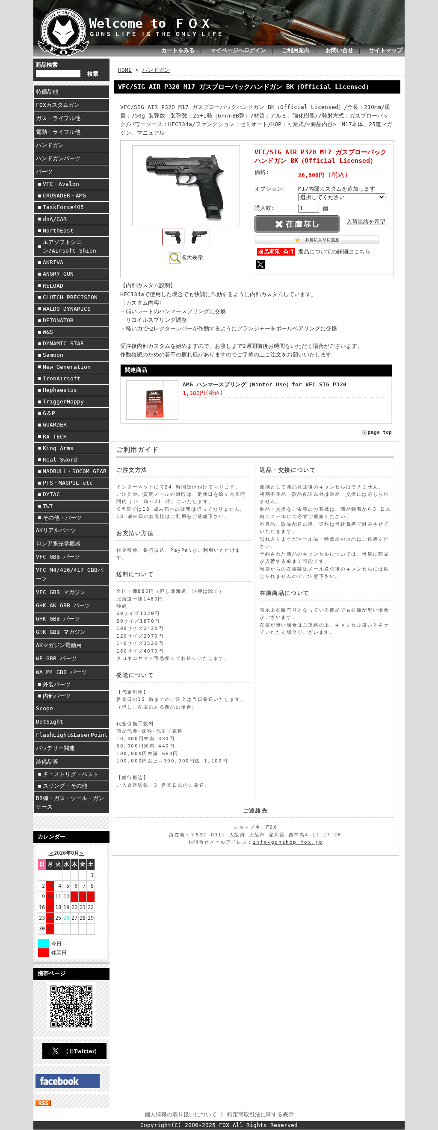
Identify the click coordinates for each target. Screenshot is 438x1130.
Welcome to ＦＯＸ (150, 23)
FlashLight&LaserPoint (72, 735)
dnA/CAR (55, 219)
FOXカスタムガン (58, 105)
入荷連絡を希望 (365, 221)
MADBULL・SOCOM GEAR (75, 471)
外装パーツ (57, 684)
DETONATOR (58, 320)
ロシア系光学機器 (58, 543)
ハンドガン (50, 145)
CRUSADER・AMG (64, 195)
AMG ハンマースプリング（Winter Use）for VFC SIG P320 (264, 384)
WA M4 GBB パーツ (61, 672)
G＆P (49, 413)
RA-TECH (55, 436)
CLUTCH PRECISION (70, 297)
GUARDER (55, 424)
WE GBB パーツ (56, 658)
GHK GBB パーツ (58, 618)
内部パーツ (57, 696)
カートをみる (178, 50)
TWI (48, 506)
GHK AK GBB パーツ (63, 605)
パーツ (44, 171)
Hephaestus (60, 390)
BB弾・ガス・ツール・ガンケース (70, 802)
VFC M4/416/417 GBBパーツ (69, 574)
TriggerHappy (63, 401)
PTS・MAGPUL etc (68, 483)
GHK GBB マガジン (61, 632)
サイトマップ (385, 50)
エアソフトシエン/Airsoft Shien (69, 246)
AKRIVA (53, 262)
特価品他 (47, 91)
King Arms (58, 448)
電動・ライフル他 (58, 132)
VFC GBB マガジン (61, 592)
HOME (125, 70)
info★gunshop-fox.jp (288, 842)
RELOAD (53, 285)
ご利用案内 (296, 50)
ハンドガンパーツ (58, 158)
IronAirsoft (61, 378)
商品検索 (47, 65)
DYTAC (51, 494)
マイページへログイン (238, 50)
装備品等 (47, 762)
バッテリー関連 (55, 748)
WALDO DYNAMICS (67, 309)
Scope (44, 708)
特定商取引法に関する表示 (260, 1114)
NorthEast (58, 230)
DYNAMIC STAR (63, 343)
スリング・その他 (65, 786)
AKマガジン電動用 (59, 645)
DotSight (49, 721)
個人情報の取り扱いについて (181, 1114)
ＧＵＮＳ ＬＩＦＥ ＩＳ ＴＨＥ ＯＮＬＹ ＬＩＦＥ (156, 34)
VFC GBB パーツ (58, 556)
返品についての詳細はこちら (334, 251)
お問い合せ (339, 50)
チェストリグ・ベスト (70, 774)
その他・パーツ (62, 518)
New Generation (67, 367)
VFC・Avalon (61, 184)
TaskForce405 (63, 207)
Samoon (53, 355)
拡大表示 (192, 257)
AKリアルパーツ (56, 530)
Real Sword (60, 459)
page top (380, 432)
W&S (48, 332)
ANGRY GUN (58, 274)
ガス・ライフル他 (58, 118)
